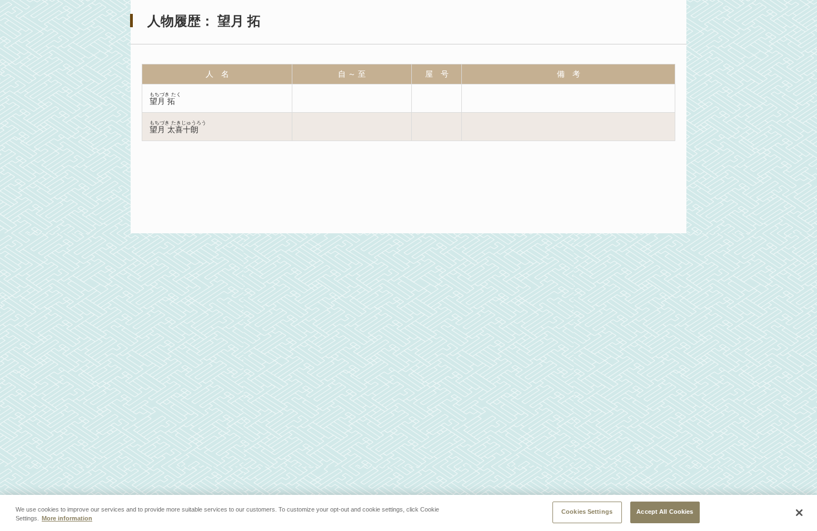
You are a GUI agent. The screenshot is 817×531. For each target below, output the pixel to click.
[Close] (799, 512)
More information (67, 518)
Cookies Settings (586, 511)
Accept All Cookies (664, 511)
